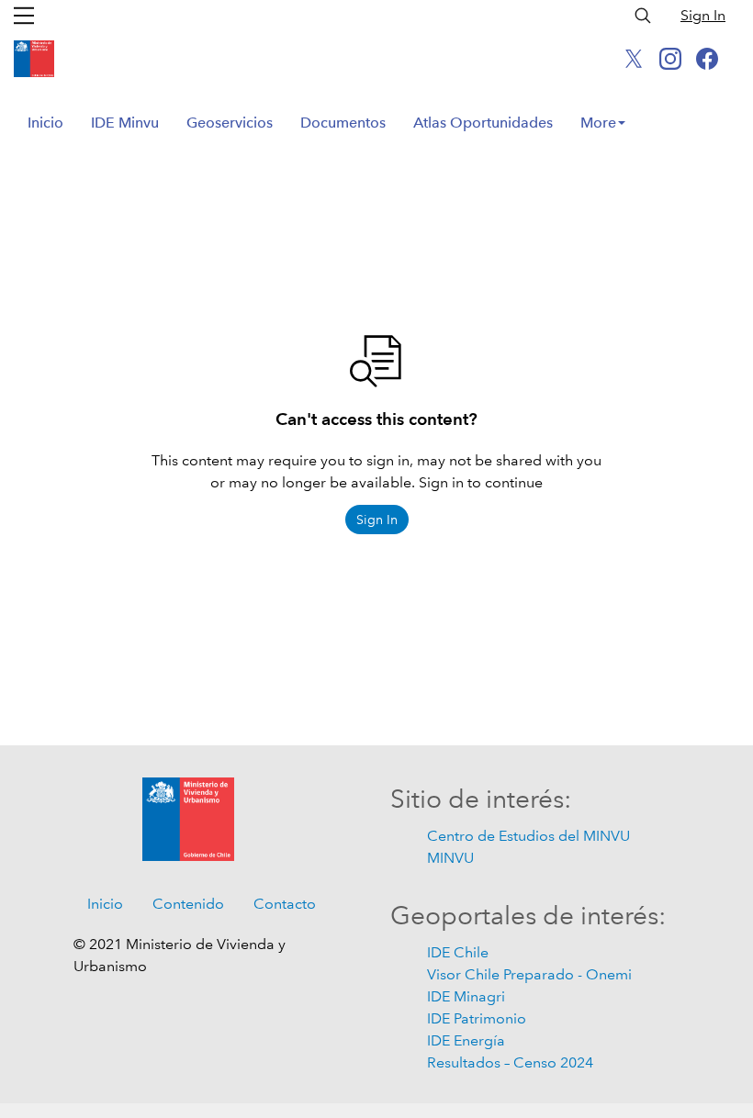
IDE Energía (466, 1040)
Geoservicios (229, 122)
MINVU (450, 857)
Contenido (188, 903)
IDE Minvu (125, 122)
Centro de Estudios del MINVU (528, 835)
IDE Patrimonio (476, 1018)
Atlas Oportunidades (483, 122)
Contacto (284, 903)
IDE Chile (458, 952)
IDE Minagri (466, 996)
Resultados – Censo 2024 (510, 1062)
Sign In (702, 15)
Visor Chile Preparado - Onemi (529, 974)
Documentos (343, 122)
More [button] (598, 122)
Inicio (45, 122)
